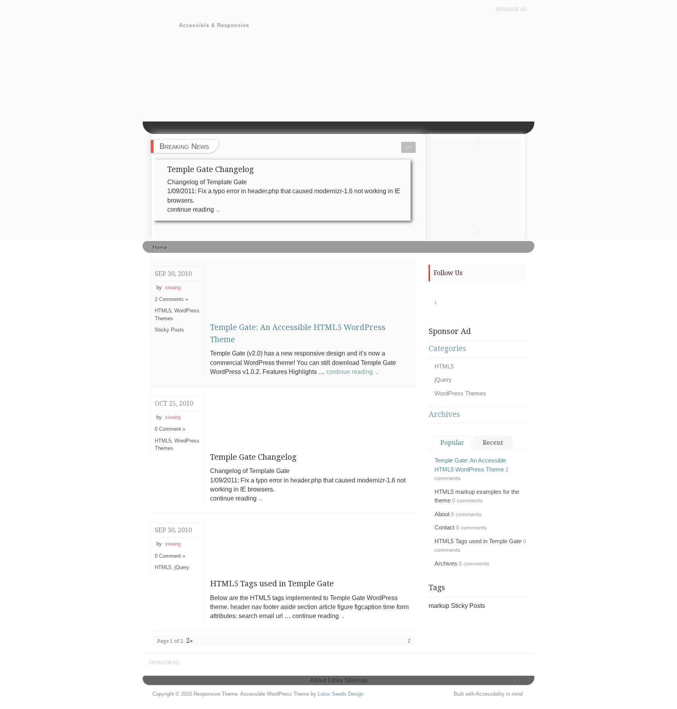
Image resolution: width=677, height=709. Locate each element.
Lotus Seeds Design (341, 694)
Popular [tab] (452, 442)
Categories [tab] (447, 348)
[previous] (477, 140)
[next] (477, 229)
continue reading (352, 371)
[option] (476, 151)
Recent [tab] (493, 442)
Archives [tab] (444, 414)
